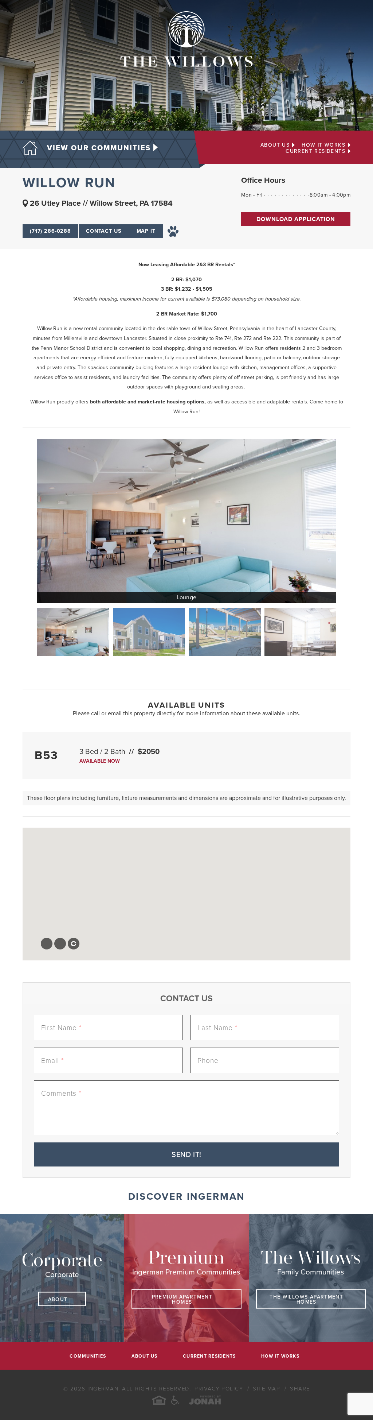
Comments (61, 1093)
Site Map (267, 1388)
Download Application (295, 219)
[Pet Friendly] (173, 231)
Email (52, 1060)
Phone (208, 1060)
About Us (275, 145)
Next (343, 632)
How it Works (323, 145)
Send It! (186, 1154)
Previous (30, 632)
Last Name (217, 1028)
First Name (61, 1028)
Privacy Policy (220, 1388)
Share (300, 1388)
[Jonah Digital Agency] (205, 1401)
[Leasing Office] (300, 632)
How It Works (280, 1356)
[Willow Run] (149, 632)
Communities (88, 1356)
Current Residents (315, 151)
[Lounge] (186, 521)
